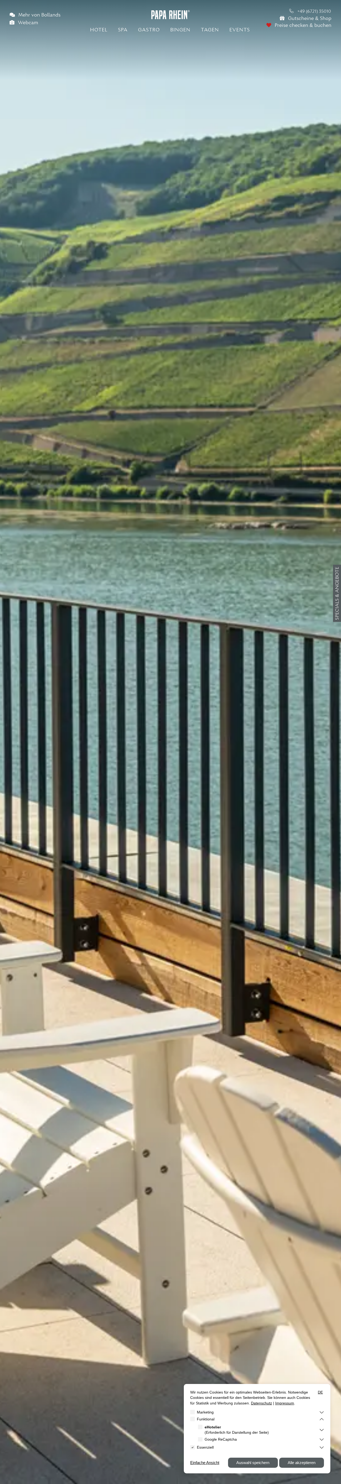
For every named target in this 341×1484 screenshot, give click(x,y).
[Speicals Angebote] (337, 593)
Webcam (27, 23)
